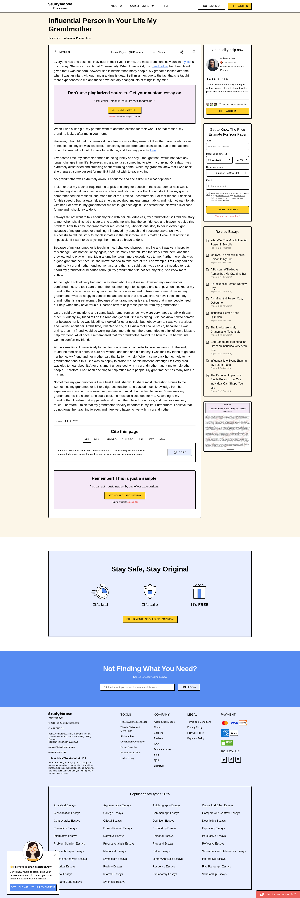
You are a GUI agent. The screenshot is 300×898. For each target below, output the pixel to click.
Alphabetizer (127, 736)
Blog (156, 754)
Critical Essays (112, 820)
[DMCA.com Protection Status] (227, 743)
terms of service (223, 196)
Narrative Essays (113, 835)
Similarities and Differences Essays (224, 851)
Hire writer (227, 111)
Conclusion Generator (132, 741)
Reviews (158, 738)
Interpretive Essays (214, 858)
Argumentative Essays (117, 805)
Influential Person (74, 38)
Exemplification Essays (117, 828)
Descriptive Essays (214, 820)
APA (86, 439)
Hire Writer (239, 6)
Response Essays (164, 866)
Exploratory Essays (164, 828)
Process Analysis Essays (118, 843)
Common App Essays (166, 813)
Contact (158, 727)
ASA (141, 439)
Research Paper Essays (69, 851)
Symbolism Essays (115, 858)
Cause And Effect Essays (217, 805)
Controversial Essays (67, 820)
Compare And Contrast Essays (221, 813)
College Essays (113, 813)
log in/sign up (211, 6)
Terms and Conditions (199, 721)
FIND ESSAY (189, 687)
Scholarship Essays (214, 874)
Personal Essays (163, 835)
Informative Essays (65, 835)
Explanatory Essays (165, 874)
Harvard (110, 439)
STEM (164, 6)
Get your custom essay (124, 495)
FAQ (156, 743)
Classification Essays (67, 813)
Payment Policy (195, 738)
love (153, 150)
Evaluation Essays (65, 828)
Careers (158, 732)
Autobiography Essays (166, 805)
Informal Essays (113, 874)
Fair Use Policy (195, 732)
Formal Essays (63, 874)
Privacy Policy (194, 727)
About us (117, 6)
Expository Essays (213, 828)
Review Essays (112, 866)
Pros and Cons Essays (68, 881)
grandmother (159, 66)
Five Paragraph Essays (216, 866)
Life (88, 38)
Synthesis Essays (114, 881)
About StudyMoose (164, 721)
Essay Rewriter (128, 747)
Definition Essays (163, 820)
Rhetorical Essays (114, 851)
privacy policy (239, 196)
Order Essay (127, 758)
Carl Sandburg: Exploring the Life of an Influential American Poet (229, 346)
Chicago (127, 439)
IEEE (151, 439)
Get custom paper (125, 109)
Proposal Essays (163, 843)
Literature (159, 765)
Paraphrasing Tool (130, 752)
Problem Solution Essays (69, 843)
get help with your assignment (33, 887)
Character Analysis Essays (70, 858)
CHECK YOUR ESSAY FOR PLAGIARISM (150, 619)
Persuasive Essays (214, 835)
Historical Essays (64, 866)
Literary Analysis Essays (168, 858)
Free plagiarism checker (133, 721)
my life (186, 62)
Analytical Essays (65, 805)
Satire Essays (161, 851)
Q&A (156, 760)
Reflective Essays (213, 843)
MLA (96, 439)
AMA (162, 439)
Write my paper (227, 209)
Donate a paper (162, 749)
